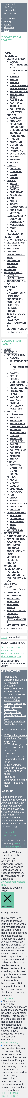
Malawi (14, 186)
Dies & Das (10, 287)
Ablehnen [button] (10, 881)
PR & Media (10, 7)
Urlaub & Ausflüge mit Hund (16, 254)
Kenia (13, 183)
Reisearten (11, 236)
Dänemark (16, 118)
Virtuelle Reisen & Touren (13, 263)
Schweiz (15, 156)
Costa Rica (17, 222)
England (15, 121)
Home (7, 52)
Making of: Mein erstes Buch (13, 708)
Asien (10, 198)
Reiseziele (10, 55)
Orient (11, 165)
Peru (13, 230)
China (13, 201)
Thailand (16, 210)
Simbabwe (16, 192)
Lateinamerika (16, 216)
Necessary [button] (7, 998)
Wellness (13, 248)
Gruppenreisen (17, 239)
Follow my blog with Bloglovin (13, 845)
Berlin (14, 79)
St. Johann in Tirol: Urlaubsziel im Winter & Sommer (13, 663)
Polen (14, 147)
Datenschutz (11, 10)
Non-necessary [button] (9, 1042)
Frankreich (17, 127)
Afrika (11, 180)
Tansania (16, 195)
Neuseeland (15, 233)
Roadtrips (14, 245)
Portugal (16, 150)
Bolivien (15, 219)
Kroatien (16, 141)
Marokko (16, 171)
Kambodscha (18, 207)
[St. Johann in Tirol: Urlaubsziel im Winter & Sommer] (14, 656)
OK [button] (2, 881)
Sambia (14, 189)
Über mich (9, 4)
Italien (14, 139)
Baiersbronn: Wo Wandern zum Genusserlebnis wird (15, 691)
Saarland (16, 100)
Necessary (9, 1001)
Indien (14, 204)
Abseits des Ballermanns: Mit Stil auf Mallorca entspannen (15, 681)
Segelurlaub (16, 242)
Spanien (15, 159)
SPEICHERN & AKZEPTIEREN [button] (10, 1094)
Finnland (16, 124)
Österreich (17, 144)
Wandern (10, 269)
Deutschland (16, 58)
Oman (13, 174)
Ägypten (15, 168)
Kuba (13, 228)
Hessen (14, 82)
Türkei (14, 177)
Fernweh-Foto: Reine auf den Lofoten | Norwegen (15, 700)
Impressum (10, 12)
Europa (12, 115)
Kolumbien (17, 225)
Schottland (18, 153)
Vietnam (15, 213)
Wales (14, 162)
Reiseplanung (13, 272)
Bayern (14, 76)
